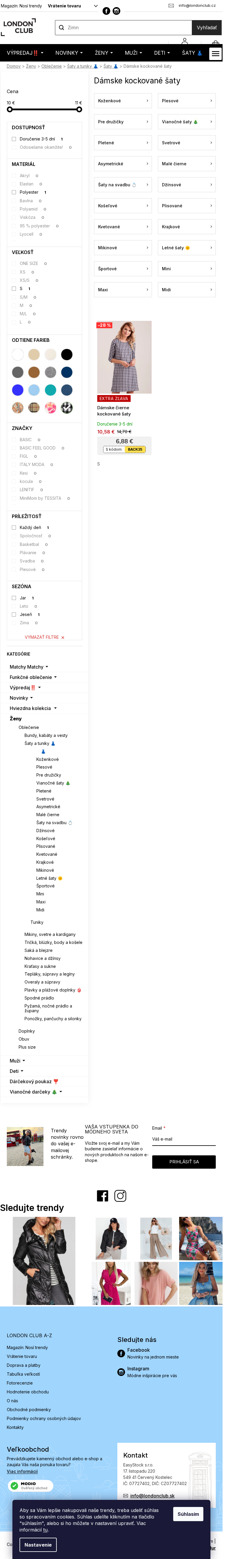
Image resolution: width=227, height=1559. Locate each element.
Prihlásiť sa (184, 1162)
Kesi (28, 473)
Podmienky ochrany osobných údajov (44, 1418)
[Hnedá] (34, 372)
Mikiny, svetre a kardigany (50, 934)
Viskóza (32, 217)
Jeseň (30, 614)
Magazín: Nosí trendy (21, 5)
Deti (14, 1071)
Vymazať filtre (42, 637)
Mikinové (45, 870)
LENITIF (31, 489)
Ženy (16, 719)
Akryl (29, 175)
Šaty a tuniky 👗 (40, 743)
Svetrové (45, 798)
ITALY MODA (36, 464)
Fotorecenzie (20, 1382)
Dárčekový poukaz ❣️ (34, 1081)
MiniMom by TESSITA (45, 498)
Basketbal (34, 544)
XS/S (29, 280)
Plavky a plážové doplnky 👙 (53, 989)
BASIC (30, 439)
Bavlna (31, 200)
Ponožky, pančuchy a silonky (53, 1018)
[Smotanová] (50, 354)
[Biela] (18, 354)
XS (27, 271)
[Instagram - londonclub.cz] (116, 11)
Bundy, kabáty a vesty (46, 735)
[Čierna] (67, 354)
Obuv (24, 1039)
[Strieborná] (50, 372)
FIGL (28, 456)
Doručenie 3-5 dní (41, 138)
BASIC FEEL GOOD (42, 447)
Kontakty (15, 1427)
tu (45, 1530)
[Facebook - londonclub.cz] (106, 11)
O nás (12, 1400)
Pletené (43, 790)
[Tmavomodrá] (67, 372)
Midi (40, 909)
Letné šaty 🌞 (49, 878)
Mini (40, 893)
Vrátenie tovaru (64, 5)
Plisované (45, 846)
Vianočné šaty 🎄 (53, 782)
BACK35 (135, 449)
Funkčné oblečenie (31, 677)
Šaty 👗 (38, 751)
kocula (31, 481)
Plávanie (33, 552)
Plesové (32, 569)
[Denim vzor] (67, 390)
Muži (15, 1061)
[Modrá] (18, 390)
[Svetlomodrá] (34, 390)
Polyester (33, 192)
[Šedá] (18, 372)
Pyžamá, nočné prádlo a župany (48, 1008)
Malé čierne (47, 814)
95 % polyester (39, 225)
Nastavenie (38, 1545)
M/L (28, 313)
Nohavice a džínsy (43, 958)
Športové (45, 885)
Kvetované (46, 854)
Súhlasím (188, 1514)
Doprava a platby (23, 1365)
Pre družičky (48, 774)
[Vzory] (18, 408)
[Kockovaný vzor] (67, 408)
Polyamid (33, 208)
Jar (27, 597)
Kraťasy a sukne (40, 966)
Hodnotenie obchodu (28, 1391)
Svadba (32, 560)
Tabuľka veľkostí (23, 1374)
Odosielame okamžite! (46, 147)
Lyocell (31, 234)
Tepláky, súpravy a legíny (50, 973)
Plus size (27, 1046)
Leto (29, 606)
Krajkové (45, 862)
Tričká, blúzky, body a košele (53, 942)
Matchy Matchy (26, 667)
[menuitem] (25, 53)
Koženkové (47, 759)
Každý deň (34, 527)
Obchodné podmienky (29, 1409)
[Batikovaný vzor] (50, 408)
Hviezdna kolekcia (30, 708)
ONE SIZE (33, 263)
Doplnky (27, 1031)
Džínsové (45, 830)
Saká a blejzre (39, 950)
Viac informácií (22, 1471)
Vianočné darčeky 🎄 (33, 1092)
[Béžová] (34, 354)
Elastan (31, 183)
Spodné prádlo (39, 997)
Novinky (19, 698)
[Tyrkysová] (50, 390)
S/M (28, 297)
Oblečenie (29, 727)
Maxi (41, 901)
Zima (29, 622)
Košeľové (45, 838)
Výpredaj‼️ (23, 687)
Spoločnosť (35, 535)
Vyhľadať (207, 27)
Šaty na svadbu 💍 (54, 822)
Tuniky (36, 922)
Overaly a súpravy (42, 981)
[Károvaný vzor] (34, 408)
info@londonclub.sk (152, 1496)
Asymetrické (48, 806)
